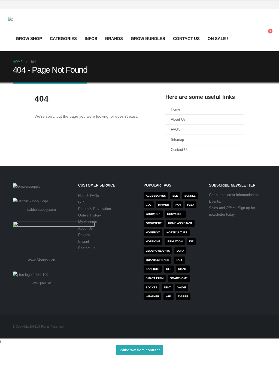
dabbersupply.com (41, 210)
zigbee (183, 296)
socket (151, 287)
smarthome (179, 278)
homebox (153, 232)
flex (190, 204)
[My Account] (254, 26)
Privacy (84, 235)
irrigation (175, 241)
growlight (175, 213)
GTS (82, 202)
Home (175, 109)
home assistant (180, 223)
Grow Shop (29, 38)
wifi (168, 296)
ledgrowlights (158, 250)
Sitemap (177, 140)
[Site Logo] (31, 25)
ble (175, 195)
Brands (114, 38)
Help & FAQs (88, 196)
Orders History (89, 215)
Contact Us (186, 38)
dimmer (163, 204)
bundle (190, 195)
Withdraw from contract (140, 350)
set (169, 268)
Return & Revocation (94, 209)
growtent (154, 223)
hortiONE (153, 241)
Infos (91, 38)
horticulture (176, 232)
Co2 (148, 204)
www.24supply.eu (41, 260)
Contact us (86, 248)
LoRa (180, 250)
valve (181, 287)
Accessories (156, 195)
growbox (153, 213)
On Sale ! (218, 38)
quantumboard (157, 259)
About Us (178, 119)
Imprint (83, 241)
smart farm (154, 278)
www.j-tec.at (41, 283)
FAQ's (175, 130)
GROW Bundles (148, 38)
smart (183, 268)
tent (167, 287)
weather (152, 296)
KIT (191, 241)
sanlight (153, 268)
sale (179, 259)
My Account (87, 222)
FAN (178, 204)
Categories (63, 38)
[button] (266, 26)
